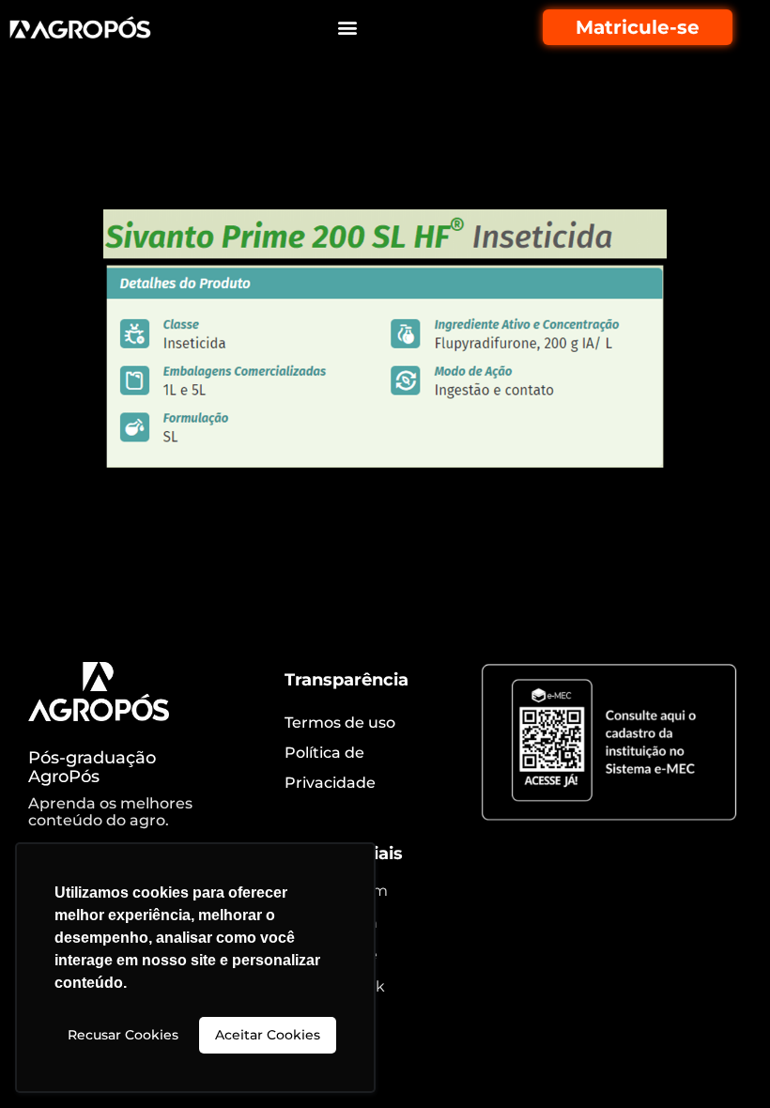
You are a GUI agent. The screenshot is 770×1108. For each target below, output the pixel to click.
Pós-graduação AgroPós (92, 767)
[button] (347, 27)
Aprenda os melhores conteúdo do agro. (110, 811)
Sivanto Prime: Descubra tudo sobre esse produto (377, 157)
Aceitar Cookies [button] (267, 1034)
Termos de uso (340, 722)
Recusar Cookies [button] (123, 1034)
